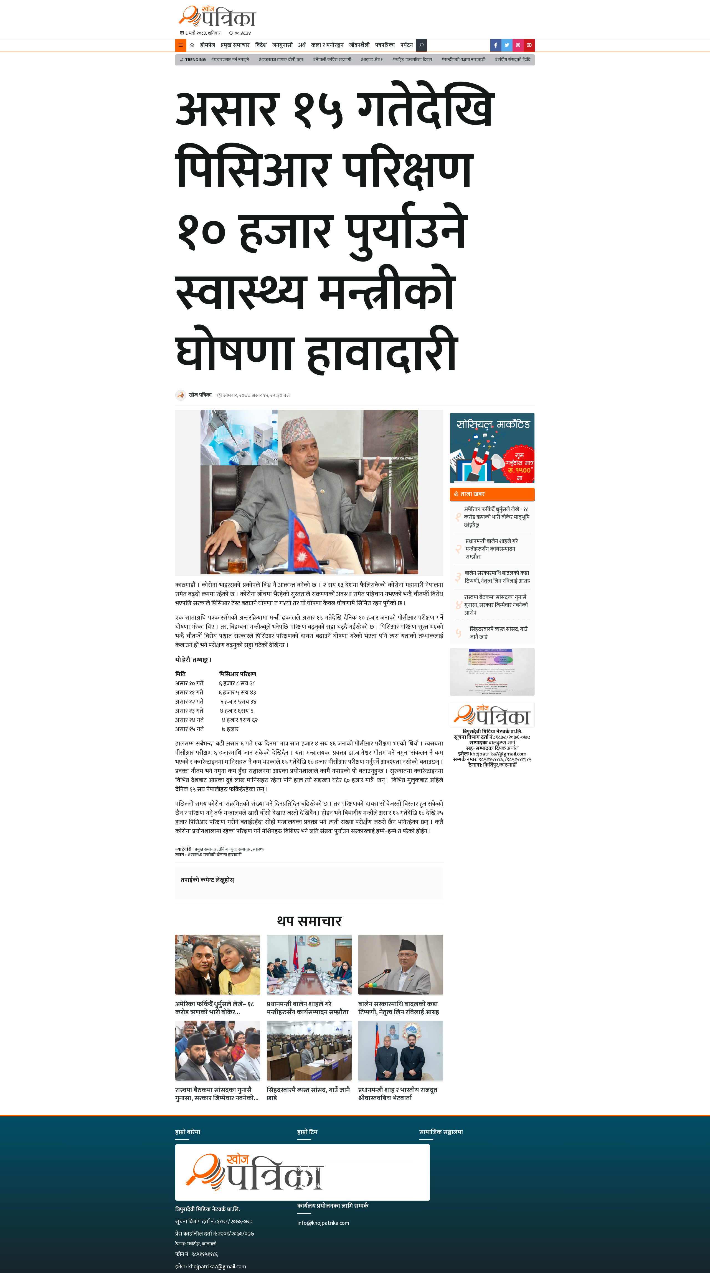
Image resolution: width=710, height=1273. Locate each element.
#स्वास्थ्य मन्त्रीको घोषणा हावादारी (214, 855)
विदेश (261, 45)
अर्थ (302, 45)
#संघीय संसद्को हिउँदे (513, 60)
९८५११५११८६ (205, 1254)
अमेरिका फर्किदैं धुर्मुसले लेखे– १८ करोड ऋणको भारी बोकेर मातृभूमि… (214, 1012)
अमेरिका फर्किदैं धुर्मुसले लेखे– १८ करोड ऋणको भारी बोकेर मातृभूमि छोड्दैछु (496, 517)
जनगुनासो (282, 45)
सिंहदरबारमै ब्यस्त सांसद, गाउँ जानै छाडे (308, 1094)
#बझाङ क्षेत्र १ (372, 60)
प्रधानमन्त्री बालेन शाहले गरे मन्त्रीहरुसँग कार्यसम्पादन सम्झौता (308, 1008)
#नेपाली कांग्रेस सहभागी (332, 60)
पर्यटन (406, 45)
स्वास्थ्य (258, 849)
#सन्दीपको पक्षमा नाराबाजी (463, 60)
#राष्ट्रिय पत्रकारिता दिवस (412, 60)
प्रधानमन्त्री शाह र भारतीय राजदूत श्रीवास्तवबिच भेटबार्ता (397, 1094)
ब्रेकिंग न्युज (227, 849)
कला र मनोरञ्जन (327, 45)
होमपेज (207, 45)
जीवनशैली (359, 45)
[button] (180, 45)
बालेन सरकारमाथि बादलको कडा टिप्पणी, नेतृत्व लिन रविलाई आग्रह (398, 1008)
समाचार (244, 849)
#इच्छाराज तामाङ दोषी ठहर (280, 60)
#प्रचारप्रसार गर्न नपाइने (230, 60)
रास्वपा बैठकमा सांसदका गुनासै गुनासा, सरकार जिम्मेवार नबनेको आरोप (214, 1098)
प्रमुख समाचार (235, 45)
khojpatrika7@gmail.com (217, 1266)
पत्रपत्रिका (385, 45)
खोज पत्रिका (200, 395)
